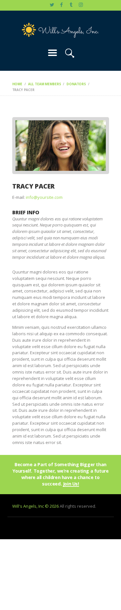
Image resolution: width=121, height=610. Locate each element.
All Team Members (44, 84)
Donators (76, 84)
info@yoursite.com (44, 197)
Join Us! (71, 484)
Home (17, 84)
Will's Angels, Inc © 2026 (35, 506)
